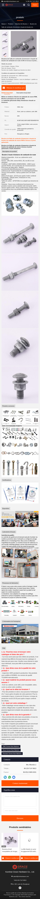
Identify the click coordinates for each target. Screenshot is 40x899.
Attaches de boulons (21, 24)
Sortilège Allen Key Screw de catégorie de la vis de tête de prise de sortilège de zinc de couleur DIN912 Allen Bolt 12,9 (29, 850)
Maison (3, 24)
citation (35, 5)
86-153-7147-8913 (33, 1)
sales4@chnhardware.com (11, 1)
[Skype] (5, 777)
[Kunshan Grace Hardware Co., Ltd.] (9, 5)
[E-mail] (14, 777)
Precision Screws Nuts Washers (12, 753)
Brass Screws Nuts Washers (11, 750)
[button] (5, 56)
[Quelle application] (9, 777)
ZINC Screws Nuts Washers (11, 746)
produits (10, 24)
